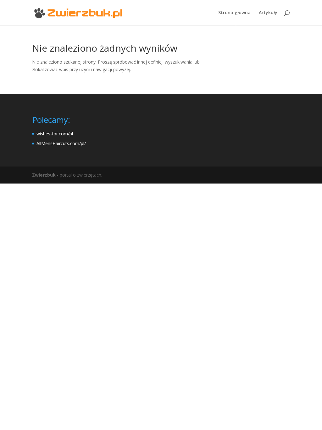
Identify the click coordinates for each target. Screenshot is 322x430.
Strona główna (234, 12)
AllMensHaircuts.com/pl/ (61, 143)
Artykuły (268, 12)
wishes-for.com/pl (54, 134)
